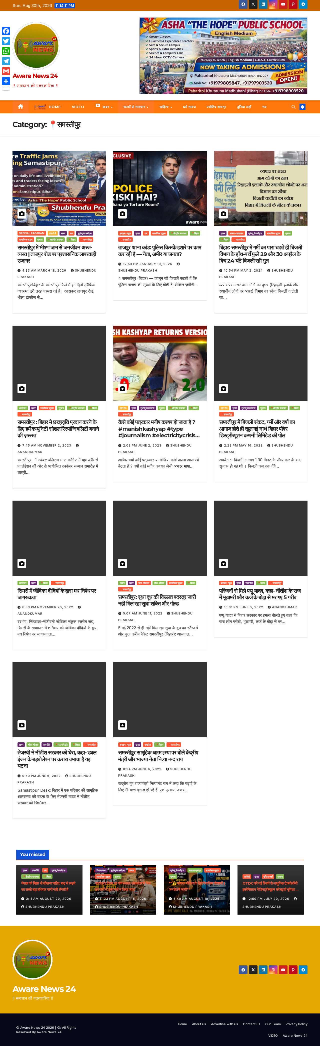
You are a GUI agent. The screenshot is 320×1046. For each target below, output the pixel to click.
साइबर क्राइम (195, 870)
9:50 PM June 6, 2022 (42, 776)
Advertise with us (224, 1024)
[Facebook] (6, 31)
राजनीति (249, 582)
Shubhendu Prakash (45, 907)
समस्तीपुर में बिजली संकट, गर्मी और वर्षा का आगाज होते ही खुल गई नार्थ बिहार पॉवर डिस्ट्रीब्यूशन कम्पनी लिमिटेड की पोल (257, 429)
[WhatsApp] (6, 51)
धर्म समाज (189, 107)
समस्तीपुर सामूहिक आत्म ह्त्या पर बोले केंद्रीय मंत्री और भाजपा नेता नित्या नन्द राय (158, 755)
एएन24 (52, 233)
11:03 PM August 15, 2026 (123, 899)
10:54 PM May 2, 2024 (244, 270)
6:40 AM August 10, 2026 (197, 899)
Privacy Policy (297, 1024)
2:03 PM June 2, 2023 (142, 445)
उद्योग (122, 582)
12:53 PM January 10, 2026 (148, 264)
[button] (294, 106)
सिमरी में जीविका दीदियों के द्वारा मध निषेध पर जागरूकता (57, 594)
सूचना (39, 239)
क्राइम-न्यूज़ (125, 233)
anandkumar (284, 607)
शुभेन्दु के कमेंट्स (85, 233)
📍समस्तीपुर (86, 239)
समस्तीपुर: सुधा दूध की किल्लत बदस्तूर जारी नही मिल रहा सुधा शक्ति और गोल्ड (157, 600)
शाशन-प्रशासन (237, 233)
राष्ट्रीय (147, 744)
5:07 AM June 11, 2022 (143, 613)
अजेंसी (247, 876)
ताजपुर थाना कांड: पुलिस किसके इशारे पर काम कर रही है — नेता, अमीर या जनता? (159, 250)
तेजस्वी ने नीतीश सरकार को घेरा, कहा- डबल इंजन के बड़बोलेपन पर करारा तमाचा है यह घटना (57, 759)
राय (264, 107)
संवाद (132, 870)
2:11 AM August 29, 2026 (48, 899)
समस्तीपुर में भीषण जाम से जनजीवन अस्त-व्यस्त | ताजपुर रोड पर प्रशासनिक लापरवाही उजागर (57, 254)
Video (78, 107)
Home (182, 1024)
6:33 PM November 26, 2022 (48, 607)
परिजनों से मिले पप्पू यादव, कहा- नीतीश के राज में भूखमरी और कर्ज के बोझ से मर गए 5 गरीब (259, 594)
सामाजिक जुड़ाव (25, 239)
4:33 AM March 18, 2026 (44, 270)
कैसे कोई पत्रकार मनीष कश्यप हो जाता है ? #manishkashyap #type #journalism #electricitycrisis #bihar (156, 432)
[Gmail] (6, 71)
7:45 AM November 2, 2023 (47, 445)
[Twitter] (6, 41)
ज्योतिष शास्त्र (216, 107)
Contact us (251, 1024)
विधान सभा (101, 870)
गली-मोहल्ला (143, 582)
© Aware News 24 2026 (35, 1027)
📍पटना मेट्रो (61, 744)
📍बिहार (72, 239)
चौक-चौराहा (159, 582)
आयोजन (22, 407)
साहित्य (165, 107)
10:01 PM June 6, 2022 (244, 607)
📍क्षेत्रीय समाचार (55, 239)
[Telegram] (6, 61)
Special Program (31, 233)
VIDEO (273, 1035)
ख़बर (63, 233)
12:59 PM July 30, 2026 (268, 899)
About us (199, 1024)
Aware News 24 (35, 76)
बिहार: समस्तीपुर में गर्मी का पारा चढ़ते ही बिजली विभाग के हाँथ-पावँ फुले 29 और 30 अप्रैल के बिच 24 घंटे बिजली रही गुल (260, 254)
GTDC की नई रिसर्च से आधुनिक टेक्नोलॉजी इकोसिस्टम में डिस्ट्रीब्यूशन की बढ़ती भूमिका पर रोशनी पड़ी (270, 889)
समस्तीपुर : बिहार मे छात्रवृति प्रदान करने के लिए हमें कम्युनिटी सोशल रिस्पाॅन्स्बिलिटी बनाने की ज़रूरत (58, 429)
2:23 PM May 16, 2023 (244, 445)
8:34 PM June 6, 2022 (142, 769)
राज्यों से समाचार (135, 107)
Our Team (273, 1024)
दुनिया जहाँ (244, 107)
